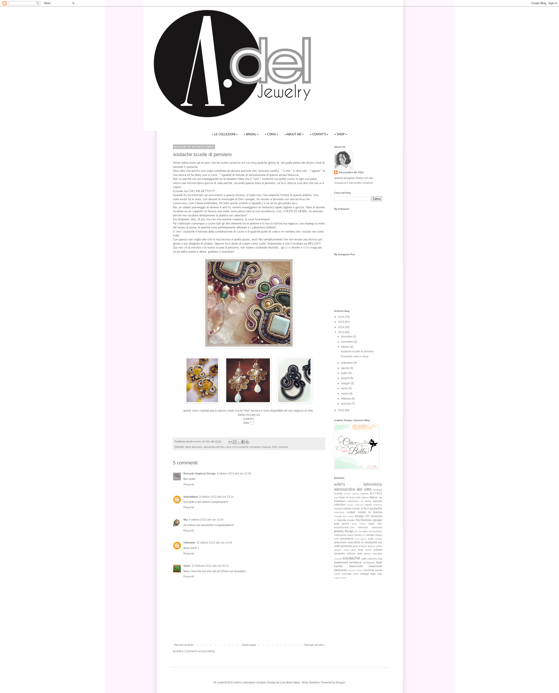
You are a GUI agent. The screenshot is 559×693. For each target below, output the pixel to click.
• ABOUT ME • (294, 134)
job (356, 531)
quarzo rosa (341, 550)
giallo (336, 523)
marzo (345, 393)
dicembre (347, 336)
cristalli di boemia (370, 512)
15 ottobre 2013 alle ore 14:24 (214, 542)
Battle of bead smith (350, 497)
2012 (341, 410)
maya (350, 535)
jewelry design (344, 531)
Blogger (340, 682)
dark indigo (348, 516)
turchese (369, 570)
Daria (186, 565)
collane (347, 508)
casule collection (355, 505)
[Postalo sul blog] (235, 442)
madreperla (340, 535)
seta (359, 553)
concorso (339, 512)
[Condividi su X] (239, 442)
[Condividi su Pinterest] (247, 442)
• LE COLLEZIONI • (224, 134)
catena (368, 504)
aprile (345, 388)
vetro (356, 574)
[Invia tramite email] (230, 442)
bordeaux (339, 501)
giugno (345, 378)
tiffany (360, 570)
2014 (341, 327)
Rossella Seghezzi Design (199, 473)
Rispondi (188, 484)
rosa (360, 549)
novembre (347, 341)
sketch (367, 553)
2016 (341, 316)
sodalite (338, 559)
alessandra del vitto (214, 447)
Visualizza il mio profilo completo (353, 182)
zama (344, 578)
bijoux (374, 497)
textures (352, 570)
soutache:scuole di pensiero (357, 351)
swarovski (356, 566)
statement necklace (347, 562)
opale (371, 538)
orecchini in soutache (362, 542)
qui (294, 203)
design (359, 516)
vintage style (368, 573)
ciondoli (338, 508)
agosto (345, 368)
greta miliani (359, 524)
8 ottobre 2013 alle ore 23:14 (216, 496)
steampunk (369, 562)
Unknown (189, 542)
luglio (344, 373)
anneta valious (351, 493)
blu (380, 497)
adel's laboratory (193, 447)
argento (365, 493)
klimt (361, 531)
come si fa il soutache (237, 447)
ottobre (345, 346)
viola (379, 574)
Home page (249, 644)
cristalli (351, 512)
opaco (363, 539)
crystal (337, 516)
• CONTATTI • (319, 134)
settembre (347, 362)
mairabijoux (190, 496)
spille (363, 558)
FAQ (274, 447)
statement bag (374, 558)
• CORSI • (271, 134)
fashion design (372, 520)
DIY (367, 516)
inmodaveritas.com (344, 527)
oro (380, 542)
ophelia (378, 539)
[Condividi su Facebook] (243, 442)
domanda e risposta (260, 447)
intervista (363, 527)
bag (336, 497)
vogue (337, 578)
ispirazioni (377, 527)
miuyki (378, 535)
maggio (346, 383)
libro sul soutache (373, 531)
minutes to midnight (364, 535)
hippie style (375, 523)
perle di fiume (360, 546)
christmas (377, 505)
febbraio (346, 398)
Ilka (185, 519)
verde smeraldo (343, 574)
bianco (365, 497)
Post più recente (183, 644)
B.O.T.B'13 (376, 493)
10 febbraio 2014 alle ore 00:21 (210, 565)
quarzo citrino (375, 546)
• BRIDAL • (251, 134)
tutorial (378, 570)
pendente (346, 546)
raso (353, 550)
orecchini (340, 542)
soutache (283, 447)
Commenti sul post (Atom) (200, 651)
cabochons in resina (359, 501)
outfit (337, 546)
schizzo (351, 553)
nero (336, 538)
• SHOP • (341, 134)
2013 (341, 332)
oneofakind (346, 538)
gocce (345, 523)
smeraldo (377, 553)
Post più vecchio (314, 644)
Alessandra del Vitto (351, 172)
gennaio (346, 403)
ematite (351, 520)
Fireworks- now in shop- (355, 356)
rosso (368, 550)
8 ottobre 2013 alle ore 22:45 (234, 473)
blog (254, 162)
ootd (357, 539)
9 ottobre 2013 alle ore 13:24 (206, 519)
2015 (341, 321)
